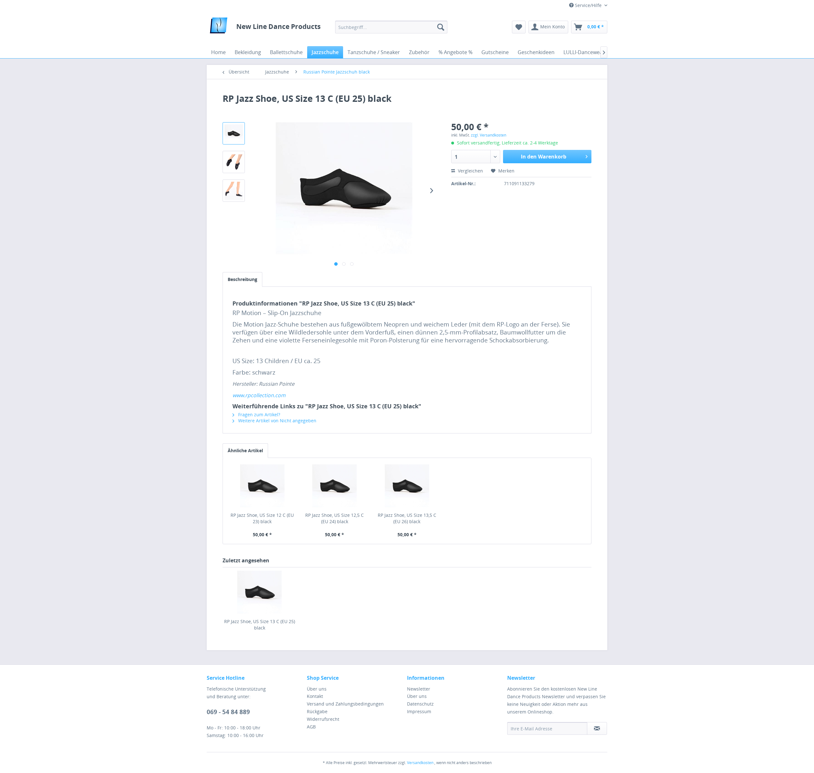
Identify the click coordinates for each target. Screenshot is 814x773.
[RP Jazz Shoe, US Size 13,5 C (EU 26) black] (407, 486)
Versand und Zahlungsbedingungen (345, 704)
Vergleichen (470, 171)
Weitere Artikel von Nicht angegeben (276, 421)
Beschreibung (242, 279)
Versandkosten (420, 762)
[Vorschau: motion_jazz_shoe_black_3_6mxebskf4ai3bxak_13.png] (234, 190)
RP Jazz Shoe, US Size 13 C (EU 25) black (259, 624)
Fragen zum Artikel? (258, 414)
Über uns (317, 689)
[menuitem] (391, 27)
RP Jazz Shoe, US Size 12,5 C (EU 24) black (334, 518)
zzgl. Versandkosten (488, 135)
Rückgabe (317, 711)
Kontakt (315, 696)
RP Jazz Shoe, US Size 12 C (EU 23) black (262, 518)
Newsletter (418, 689)
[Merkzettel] (519, 27)
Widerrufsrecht (323, 719)
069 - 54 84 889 (228, 712)
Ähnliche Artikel (245, 450)
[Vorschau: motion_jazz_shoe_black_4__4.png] (234, 162)
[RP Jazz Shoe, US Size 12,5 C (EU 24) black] (335, 486)
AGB (311, 727)
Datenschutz (420, 704)
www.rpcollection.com (259, 395)
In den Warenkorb (543, 156)
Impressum (419, 711)
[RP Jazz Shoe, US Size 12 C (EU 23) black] (262, 486)
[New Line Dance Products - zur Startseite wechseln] (218, 27)
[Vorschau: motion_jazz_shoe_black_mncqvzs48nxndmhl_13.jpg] (234, 133)
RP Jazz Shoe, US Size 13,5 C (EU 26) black (407, 518)
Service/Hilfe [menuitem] (588, 5)
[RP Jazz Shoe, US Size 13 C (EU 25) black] (259, 593)
